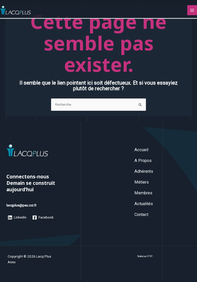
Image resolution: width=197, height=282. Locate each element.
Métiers (141, 182)
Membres (143, 192)
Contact (141, 214)
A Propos (143, 160)
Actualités (143, 203)
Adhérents (143, 171)
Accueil (141, 149)
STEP (149, 256)
